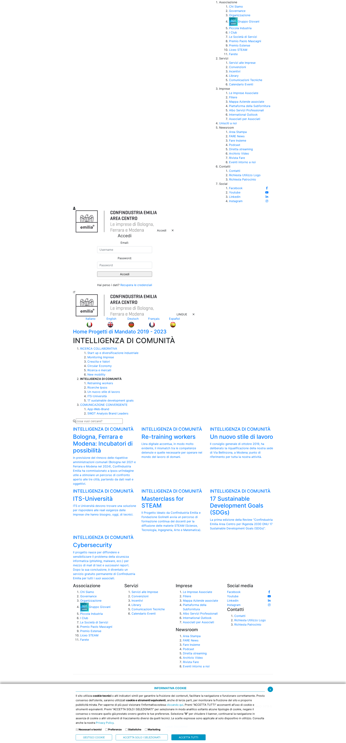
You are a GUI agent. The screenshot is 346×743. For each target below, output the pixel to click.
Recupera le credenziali (136, 285)
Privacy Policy (105, 722)
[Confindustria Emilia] (77, 103)
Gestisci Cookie (94, 737)
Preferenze (115, 729)
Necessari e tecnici (90, 729)
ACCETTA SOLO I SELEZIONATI (141, 737)
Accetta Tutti (188, 737)
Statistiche (134, 729)
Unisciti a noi (228, 123)
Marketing (154, 729)
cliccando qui (175, 704)
